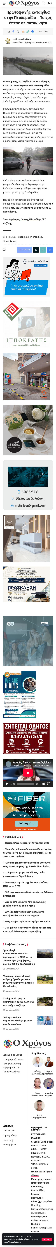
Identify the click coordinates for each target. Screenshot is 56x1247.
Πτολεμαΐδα (36, 237)
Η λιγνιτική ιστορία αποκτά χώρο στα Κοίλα (27, 921)
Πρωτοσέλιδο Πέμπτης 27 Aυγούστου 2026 (27, 843)
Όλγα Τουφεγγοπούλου (39, 1116)
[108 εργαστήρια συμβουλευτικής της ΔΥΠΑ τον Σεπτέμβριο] (45, 1020)
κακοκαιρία (23, 237)
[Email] (23, 31)
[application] (28, 773)
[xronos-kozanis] (24, 3)
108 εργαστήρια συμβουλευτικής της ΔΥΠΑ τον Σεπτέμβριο (17, 1021)
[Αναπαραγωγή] (7, 783)
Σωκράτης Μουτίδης (49, 1072)
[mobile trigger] (5, 3)
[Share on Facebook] (13, 31)
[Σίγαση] (43, 783)
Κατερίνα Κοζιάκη (49, 1094)
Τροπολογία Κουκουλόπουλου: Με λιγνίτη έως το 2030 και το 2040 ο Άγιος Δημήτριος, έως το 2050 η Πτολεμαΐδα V (27, 853)
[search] (44, 3)
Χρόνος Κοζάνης (23, 39)
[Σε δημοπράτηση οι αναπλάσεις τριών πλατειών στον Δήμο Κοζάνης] (45, 1001)
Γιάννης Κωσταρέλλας (38, 1072)
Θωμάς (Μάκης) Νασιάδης (26, 219)
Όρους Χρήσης (14, 1242)
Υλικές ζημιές (9, 241)
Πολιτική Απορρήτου (27, 1239)
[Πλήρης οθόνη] (48, 783)
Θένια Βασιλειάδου (37, 1094)
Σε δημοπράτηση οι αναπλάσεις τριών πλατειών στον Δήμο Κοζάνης (18, 1002)
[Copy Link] (28, 31)
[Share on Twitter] (18, 31)
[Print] (32, 31)
